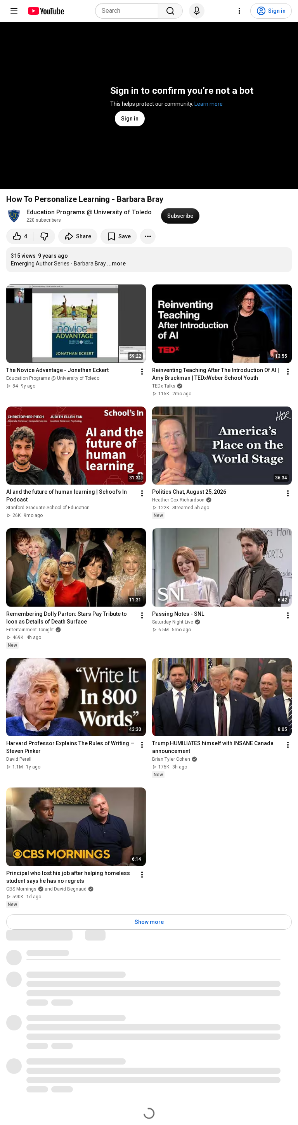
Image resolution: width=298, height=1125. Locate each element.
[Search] (170, 11)
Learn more (208, 104)
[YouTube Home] (45, 11)
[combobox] (129, 11)
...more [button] (116, 263)
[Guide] (14, 11)
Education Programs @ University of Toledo (89, 212)
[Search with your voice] (196, 11)
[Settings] (239, 11)
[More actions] (148, 236)
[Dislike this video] (44, 236)
